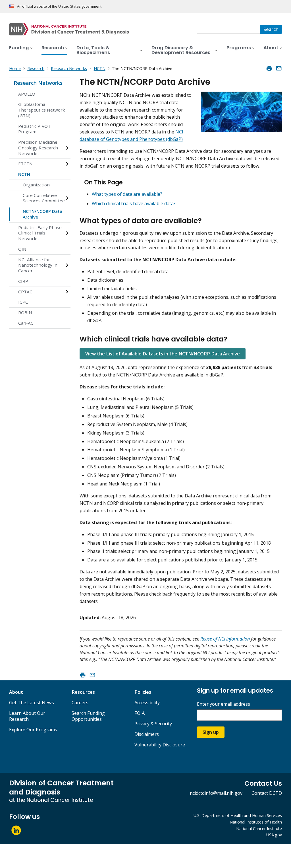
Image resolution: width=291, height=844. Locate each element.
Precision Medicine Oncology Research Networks (38, 147)
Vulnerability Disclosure (159, 745)
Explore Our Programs (33, 729)
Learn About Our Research (27, 716)
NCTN (24, 174)
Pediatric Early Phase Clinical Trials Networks (40, 233)
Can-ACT (27, 323)
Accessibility (147, 702)
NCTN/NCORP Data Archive (42, 214)
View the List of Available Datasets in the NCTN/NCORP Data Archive (162, 354)
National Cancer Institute (259, 828)
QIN (22, 249)
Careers (80, 702)
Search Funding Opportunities (88, 716)
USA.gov (274, 834)
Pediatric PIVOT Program (34, 129)
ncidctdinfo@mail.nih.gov (216, 793)
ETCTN (25, 163)
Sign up (211, 732)
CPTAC (25, 292)
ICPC (23, 302)
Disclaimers (146, 734)
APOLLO (26, 94)
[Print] (269, 68)
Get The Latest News (31, 702)
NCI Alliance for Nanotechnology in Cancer (37, 265)
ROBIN (25, 312)
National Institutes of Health (256, 822)
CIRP (23, 281)
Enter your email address (223, 704)
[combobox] (228, 29)
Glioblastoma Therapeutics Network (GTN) (41, 109)
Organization (36, 185)
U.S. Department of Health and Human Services (238, 815)
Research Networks (38, 82)
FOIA (139, 713)
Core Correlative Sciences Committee (44, 198)
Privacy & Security (153, 724)
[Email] (279, 68)
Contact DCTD (266, 793)
